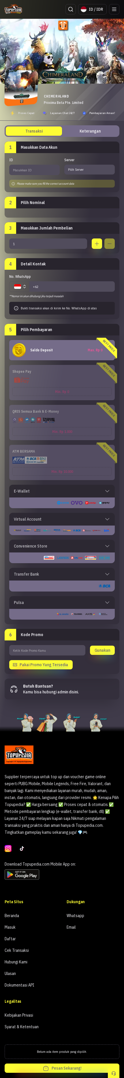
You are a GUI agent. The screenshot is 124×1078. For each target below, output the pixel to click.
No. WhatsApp (20, 276)
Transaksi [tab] (34, 131)
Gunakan (102, 650)
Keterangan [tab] (90, 131)
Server (69, 160)
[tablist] (62, 131)
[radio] (62, 350)
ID (11, 160)
